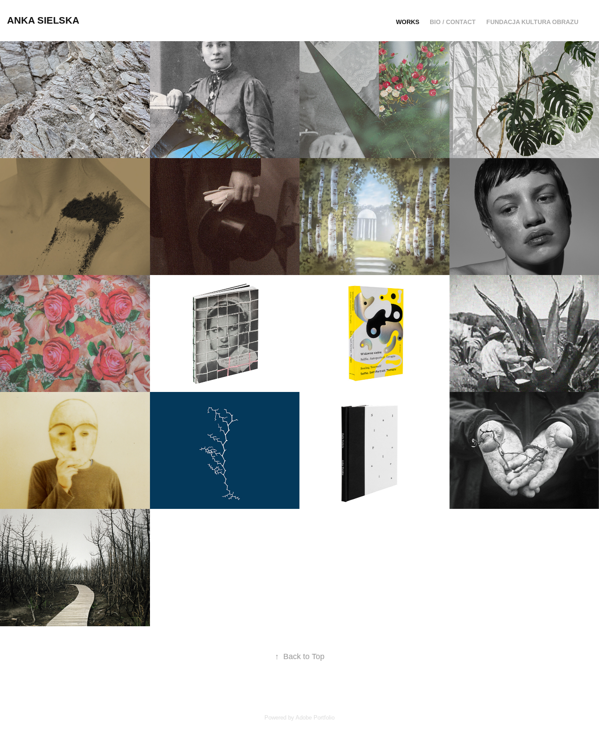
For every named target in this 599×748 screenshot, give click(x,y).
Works (407, 21)
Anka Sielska (43, 20)
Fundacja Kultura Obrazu (532, 21)
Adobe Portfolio (315, 717)
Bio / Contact (453, 21)
